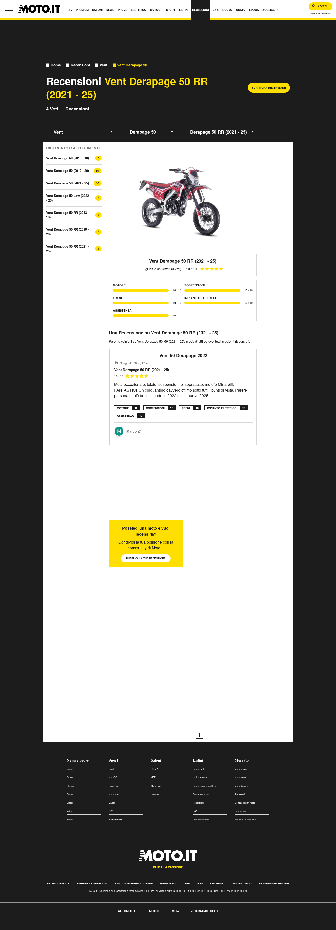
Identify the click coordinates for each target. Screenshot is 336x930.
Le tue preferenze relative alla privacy (76, 927)
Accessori (240, 794)
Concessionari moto (245, 802)
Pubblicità (168, 883)
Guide (70, 794)
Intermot (155, 794)
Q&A (195, 811)
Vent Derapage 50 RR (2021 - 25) (67, 248)
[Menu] (9, 9)
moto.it (155, 911)
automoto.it (128, 911)
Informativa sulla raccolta (21, 927)
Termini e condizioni (92, 883)
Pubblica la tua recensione (146, 558)
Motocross (114, 794)
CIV (111, 811)
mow (175, 911)
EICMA (154, 769)
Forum (70, 819)
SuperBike (114, 786)
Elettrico (71, 786)
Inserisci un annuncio (245, 819)
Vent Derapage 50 (132, 65)
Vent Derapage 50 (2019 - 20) (67, 170)
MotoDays (156, 786)
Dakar (112, 802)
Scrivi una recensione (269, 87)
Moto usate (240, 777)
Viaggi (70, 802)
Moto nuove (241, 769)
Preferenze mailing (274, 883)
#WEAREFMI (115, 819)
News (70, 769)
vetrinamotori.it (204, 911)
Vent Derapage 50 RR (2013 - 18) (67, 215)
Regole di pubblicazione (134, 883)
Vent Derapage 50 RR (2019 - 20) (67, 231)
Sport (113, 760)
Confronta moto (201, 819)
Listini (198, 760)
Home (56, 65)
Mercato (242, 760)
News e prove (78, 760)
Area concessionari (320, 13)
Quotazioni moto (201, 794)
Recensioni (80, 65)
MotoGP (113, 777)
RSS (200, 883)
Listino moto (199, 769)
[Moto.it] (39, 9)
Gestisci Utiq (242, 883)
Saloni (156, 760)
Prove (70, 777)
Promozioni (240, 811)
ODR (187, 883)
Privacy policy (58, 883)
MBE (153, 777)
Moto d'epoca (241, 786)
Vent (103, 65)
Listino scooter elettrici (204, 786)
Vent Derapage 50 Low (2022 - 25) (67, 198)
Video (69, 811)
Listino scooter (200, 777)
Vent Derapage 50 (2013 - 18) (67, 158)
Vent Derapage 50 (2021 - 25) (67, 183)
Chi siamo (217, 883)
